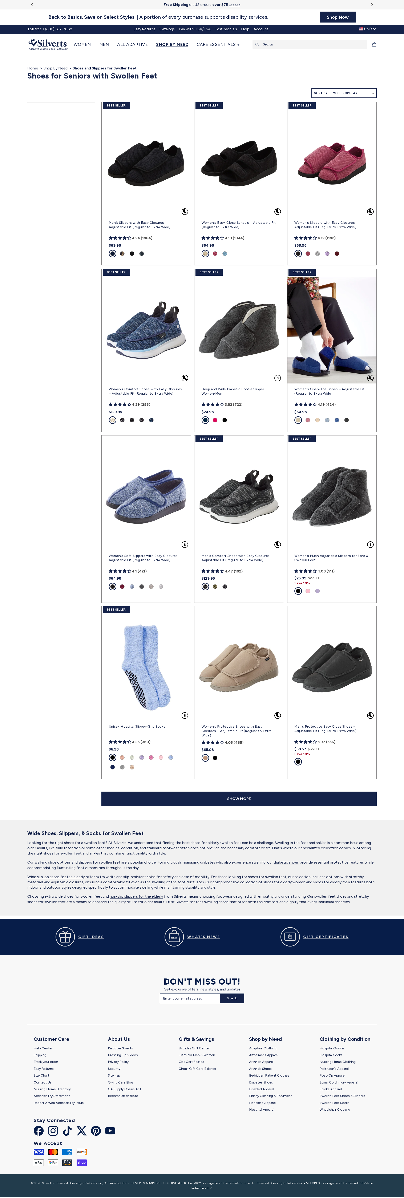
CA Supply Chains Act (124, 1089)
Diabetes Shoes (261, 1082)
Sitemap (114, 1075)
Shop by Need (265, 1039)
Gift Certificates (191, 1062)
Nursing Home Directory (52, 1089)
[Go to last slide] (32, 5)
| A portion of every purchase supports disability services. (158, 17)
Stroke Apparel (331, 1089)
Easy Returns (44, 1069)
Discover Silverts (120, 1048)
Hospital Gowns (332, 1048)
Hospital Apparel (261, 1109)
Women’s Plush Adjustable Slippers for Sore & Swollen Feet (331, 558)
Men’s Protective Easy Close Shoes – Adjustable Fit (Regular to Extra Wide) (325, 728)
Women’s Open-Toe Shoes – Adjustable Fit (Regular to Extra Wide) (329, 391)
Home (32, 68)
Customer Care (51, 1039)
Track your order (46, 1062)
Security (114, 1069)
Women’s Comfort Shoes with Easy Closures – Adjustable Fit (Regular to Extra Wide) (145, 391)
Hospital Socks (331, 1055)
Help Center (43, 1048)
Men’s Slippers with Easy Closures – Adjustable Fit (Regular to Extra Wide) (140, 225)
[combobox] (310, 44)
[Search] (257, 44)
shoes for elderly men (331, 882)
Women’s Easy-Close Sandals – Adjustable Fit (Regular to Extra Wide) (239, 225)
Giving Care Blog (120, 1082)
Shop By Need (55, 68)
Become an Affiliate (123, 1096)
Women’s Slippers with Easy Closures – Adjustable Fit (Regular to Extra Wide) (326, 225)
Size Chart (41, 1075)
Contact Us (43, 1082)
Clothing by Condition (345, 1039)
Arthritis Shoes (260, 1069)
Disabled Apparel (261, 1089)
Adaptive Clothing (262, 1048)
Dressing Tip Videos (123, 1055)
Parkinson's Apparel (334, 1069)
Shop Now (338, 17)
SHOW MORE (239, 798)
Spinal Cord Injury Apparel (339, 1082)
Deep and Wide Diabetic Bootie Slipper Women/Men (233, 391)
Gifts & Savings (196, 1039)
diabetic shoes (286, 862)
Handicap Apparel (262, 1103)
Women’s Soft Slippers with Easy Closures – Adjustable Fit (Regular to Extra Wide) (145, 558)
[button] (84, 44)
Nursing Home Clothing (338, 1062)
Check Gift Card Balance (197, 1069)
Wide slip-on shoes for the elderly (56, 877)
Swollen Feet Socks (334, 1103)
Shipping (40, 1055)
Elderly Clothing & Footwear (270, 1096)
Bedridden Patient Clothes (269, 1075)
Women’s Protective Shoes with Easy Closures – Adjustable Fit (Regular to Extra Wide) (236, 730)
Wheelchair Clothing (335, 1109)
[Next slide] (372, 5)
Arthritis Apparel (261, 1062)
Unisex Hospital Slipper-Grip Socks (137, 726)
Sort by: (321, 93)
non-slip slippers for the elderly (136, 896)
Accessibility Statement (52, 1096)
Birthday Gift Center (194, 1048)
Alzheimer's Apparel (263, 1055)
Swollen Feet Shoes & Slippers (342, 1096)
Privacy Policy (118, 1062)
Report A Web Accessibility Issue (59, 1103)
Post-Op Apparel (332, 1075)
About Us (119, 1039)
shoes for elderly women (284, 882)
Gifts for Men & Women (197, 1055)
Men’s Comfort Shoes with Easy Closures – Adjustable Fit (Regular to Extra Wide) (237, 558)
